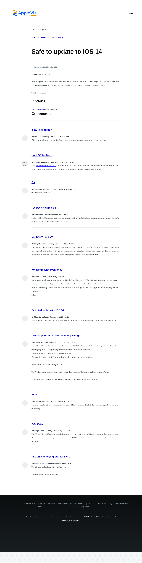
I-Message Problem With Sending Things (55, 335)
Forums (43, 37)
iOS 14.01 (37, 423)
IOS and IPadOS (57, 37)
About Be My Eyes (65, 504)
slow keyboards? (41, 129)
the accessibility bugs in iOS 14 (46, 165)
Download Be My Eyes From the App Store (82, 505)
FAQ (110, 504)
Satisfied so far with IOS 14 (47, 310)
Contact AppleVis (121, 504)
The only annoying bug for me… (50, 456)
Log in (33, 109)
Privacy (111, 516)
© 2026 (86, 516)
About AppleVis (29, 504)
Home (33, 37)
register (41, 109)
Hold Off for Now (41, 155)
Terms (104, 516)
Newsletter (102, 504)
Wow (34, 394)
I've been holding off (43, 207)
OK (33, 182)
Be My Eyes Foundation (46, 504)
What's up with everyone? (46, 269)
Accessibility (95, 516)
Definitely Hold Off (42, 236)
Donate (40, 506)
